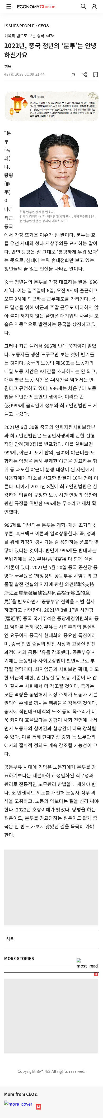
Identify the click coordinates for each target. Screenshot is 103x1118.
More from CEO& (21, 1094)
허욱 (8, 66)
